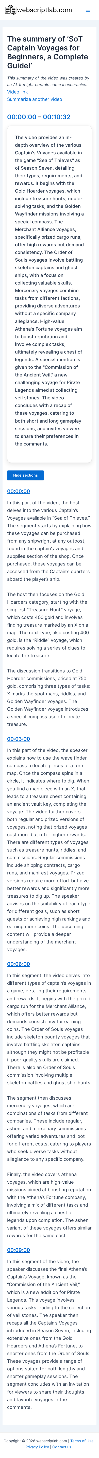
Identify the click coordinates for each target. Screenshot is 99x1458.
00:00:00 (22, 117)
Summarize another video (34, 99)
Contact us (61, 1447)
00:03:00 (18, 739)
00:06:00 (18, 964)
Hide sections (25, 475)
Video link (17, 91)
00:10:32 (57, 117)
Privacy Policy (37, 1447)
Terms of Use (81, 1441)
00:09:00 (18, 1250)
